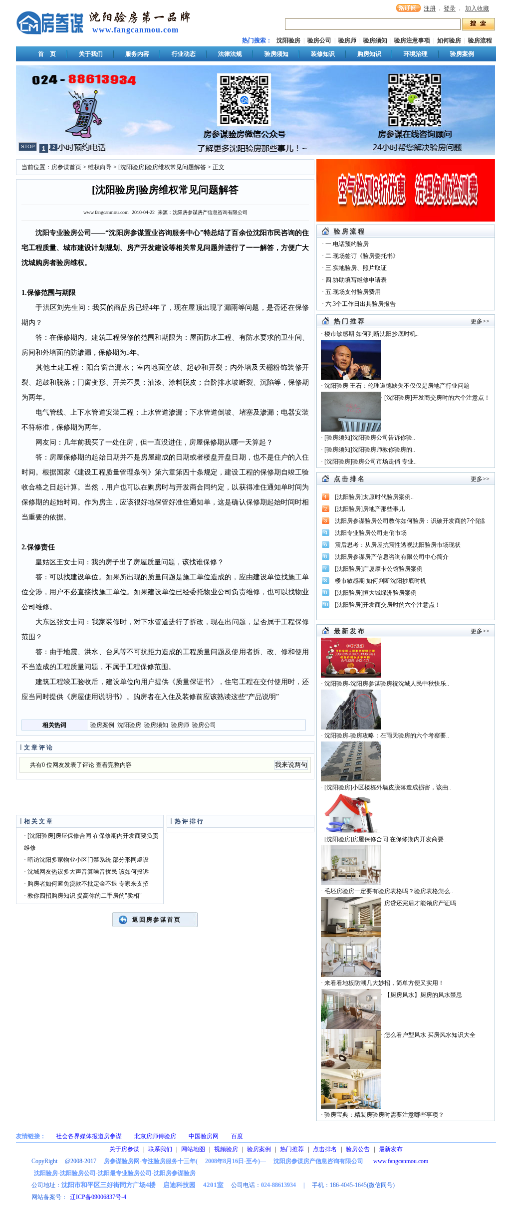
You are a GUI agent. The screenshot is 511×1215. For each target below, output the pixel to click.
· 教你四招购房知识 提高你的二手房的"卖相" (83, 895)
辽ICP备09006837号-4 (98, 1197)
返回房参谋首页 (156, 919)
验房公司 (319, 40)
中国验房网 (204, 1136)
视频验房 (226, 1149)
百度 (237, 1136)
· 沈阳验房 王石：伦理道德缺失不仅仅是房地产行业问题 (395, 385)
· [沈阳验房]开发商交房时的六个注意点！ (435, 397)
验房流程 (480, 40)
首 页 (47, 53)
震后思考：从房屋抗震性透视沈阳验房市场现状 (398, 544)
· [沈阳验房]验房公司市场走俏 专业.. (369, 461)
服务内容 (137, 53)
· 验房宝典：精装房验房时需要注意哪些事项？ (382, 1114)
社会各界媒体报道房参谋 (89, 1136)
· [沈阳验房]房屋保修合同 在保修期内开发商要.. (384, 839)
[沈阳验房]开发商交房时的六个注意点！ (388, 604)
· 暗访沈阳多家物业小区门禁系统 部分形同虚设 (86, 859)
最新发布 (391, 1149)
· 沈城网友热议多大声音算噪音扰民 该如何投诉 (86, 871)
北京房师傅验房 (155, 1136)
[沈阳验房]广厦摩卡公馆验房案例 (379, 568)
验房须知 (375, 40)
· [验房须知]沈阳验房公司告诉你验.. (368, 437)
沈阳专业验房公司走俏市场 (371, 532)
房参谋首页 (66, 167)
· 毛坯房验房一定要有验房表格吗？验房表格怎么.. (387, 891)
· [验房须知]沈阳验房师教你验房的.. (368, 449)
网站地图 (193, 1149)
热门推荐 (292, 1149)
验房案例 (462, 53)
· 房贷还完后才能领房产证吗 (418, 903)
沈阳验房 (288, 40)
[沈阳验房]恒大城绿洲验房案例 (376, 592)
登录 (450, 8)
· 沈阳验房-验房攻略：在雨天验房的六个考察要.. (385, 735)
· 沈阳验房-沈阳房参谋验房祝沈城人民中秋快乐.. (385, 683)
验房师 (347, 40)
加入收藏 (477, 8)
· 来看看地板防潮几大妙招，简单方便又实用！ (382, 982)
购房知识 (369, 53)
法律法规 (230, 53)
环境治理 (416, 53)
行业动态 (184, 53)
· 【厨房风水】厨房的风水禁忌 (421, 994)
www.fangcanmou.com (135, 29)
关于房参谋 (124, 1149)
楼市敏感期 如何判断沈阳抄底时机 (380, 580)
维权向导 (100, 167)
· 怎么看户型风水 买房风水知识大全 (428, 1034)
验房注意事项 (412, 40)
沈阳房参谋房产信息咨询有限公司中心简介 (392, 556)
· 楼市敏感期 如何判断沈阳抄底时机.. (370, 333)
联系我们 (160, 1149)
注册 (430, 8)
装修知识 (323, 53)
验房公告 (358, 1149)
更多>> (480, 321)
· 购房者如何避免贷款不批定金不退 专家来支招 (86, 883)
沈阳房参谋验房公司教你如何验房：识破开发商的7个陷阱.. (413, 520)
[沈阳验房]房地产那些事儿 (370, 508)
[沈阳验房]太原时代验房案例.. (374, 496)
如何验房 (449, 40)
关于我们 (91, 53)
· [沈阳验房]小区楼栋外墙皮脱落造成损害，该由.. (386, 787)
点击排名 (325, 1149)
